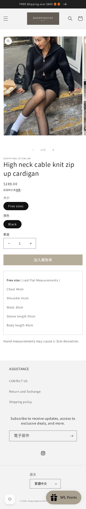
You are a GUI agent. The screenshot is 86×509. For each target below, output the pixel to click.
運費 (18, 190)
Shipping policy (20, 402)
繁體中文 (41, 484)
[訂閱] (72, 436)
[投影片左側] (33, 150)
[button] (6, 19)
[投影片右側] (53, 150)
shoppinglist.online (37, 501)
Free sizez (16, 206)
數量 (6, 234)
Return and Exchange (25, 391)
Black (12, 224)
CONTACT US (18, 381)
